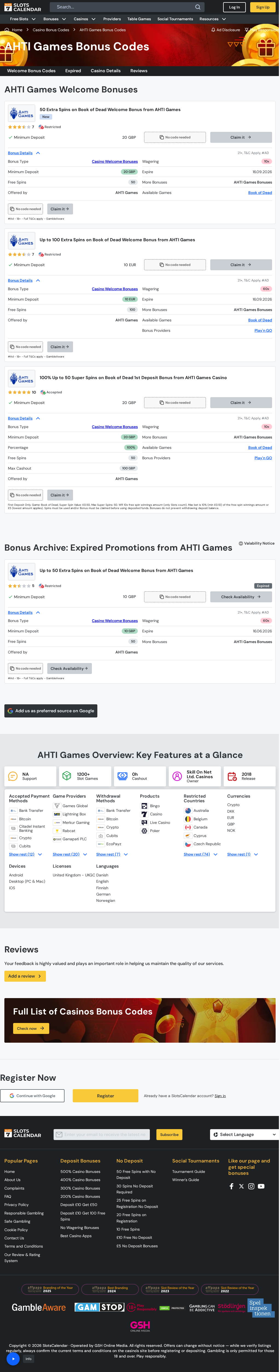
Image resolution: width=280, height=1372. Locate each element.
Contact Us (14, 1238)
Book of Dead (260, 192)
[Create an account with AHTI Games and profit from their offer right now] (255, 152)
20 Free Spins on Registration (131, 1217)
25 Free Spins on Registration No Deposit (137, 1203)
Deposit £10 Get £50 (78, 1204)
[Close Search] (198, 7)
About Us (12, 1179)
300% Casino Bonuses (80, 1188)
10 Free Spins (128, 1229)
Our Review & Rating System (22, 1257)
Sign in (220, 1096)
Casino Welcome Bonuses (115, 161)
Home (9, 1171)
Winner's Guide (185, 1179)
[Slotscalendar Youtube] (263, 1186)
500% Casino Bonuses (80, 1171)
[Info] (13, 1358)
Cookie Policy (16, 1229)
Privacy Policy (16, 1204)
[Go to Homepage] (22, 7)
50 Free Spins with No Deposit (136, 1174)
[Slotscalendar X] (243, 1186)
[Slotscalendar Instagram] (253, 1186)
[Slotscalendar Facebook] (233, 1186)
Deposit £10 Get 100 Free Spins (82, 1216)
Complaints (14, 1188)
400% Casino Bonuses (80, 1179)
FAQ (7, 1196)
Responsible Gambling (24, 1213)
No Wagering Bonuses (79, 1227)
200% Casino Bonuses (80, 1196)
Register (105, 1096)
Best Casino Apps (76, 1235)
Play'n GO (263, 330)
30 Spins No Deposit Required (134, 1189)
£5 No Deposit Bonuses (137, 1245)
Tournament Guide (188, 1171)
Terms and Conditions (23, 1246)
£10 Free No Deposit (134, 1237)
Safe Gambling (17, 1221)
